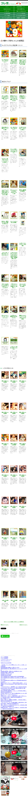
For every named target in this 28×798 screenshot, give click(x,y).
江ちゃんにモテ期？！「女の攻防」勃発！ (23, 285)
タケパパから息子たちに (7, 17)
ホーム (7, 6)
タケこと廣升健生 (4, 656)
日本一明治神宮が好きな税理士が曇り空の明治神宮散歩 (12, 676)
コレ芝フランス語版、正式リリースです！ (13, 348)
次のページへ (23, 624)
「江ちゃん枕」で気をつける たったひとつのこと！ (5, 254)
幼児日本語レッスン (21, 6)
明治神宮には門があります (6, 673)
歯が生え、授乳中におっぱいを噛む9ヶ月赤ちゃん (5, 222)
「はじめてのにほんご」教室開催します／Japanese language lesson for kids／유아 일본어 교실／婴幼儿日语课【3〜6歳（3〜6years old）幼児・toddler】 (13, 688)
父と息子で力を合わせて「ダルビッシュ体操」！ (22, 128)
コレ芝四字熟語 (7, 13)
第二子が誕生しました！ (6, 698)
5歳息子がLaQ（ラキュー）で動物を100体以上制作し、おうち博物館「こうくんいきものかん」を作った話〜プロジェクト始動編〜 (14, 684)
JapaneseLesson (6, 9)
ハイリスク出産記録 (21, 13)
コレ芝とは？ (7, 11)
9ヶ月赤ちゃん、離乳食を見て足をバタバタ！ (13, 316)
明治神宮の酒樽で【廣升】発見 (7, 672)
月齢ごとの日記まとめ (21, 11)
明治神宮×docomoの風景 (6, 675)
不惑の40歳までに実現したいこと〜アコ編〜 (5, 128)
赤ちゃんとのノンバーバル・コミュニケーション (5, 316)
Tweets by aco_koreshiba (6, 662)
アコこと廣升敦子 (4, 658)
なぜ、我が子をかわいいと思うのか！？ (5, 60)
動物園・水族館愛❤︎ (21, 17)
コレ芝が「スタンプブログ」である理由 (22, 244)
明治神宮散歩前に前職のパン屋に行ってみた (10, 667)
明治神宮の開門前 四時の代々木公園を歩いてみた (11, 671)
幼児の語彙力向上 (21, 9)
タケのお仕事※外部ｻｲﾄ (21, 15)
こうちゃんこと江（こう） (6, 659)
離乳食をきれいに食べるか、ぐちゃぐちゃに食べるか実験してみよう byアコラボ (14, 98)
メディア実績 (7, 15)
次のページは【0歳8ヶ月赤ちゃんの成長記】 (14, 621)
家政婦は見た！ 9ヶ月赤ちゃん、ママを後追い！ (23, 97)
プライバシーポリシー (5, 660)
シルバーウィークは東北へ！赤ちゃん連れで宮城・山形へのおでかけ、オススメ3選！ (22, 62)
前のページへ (4, 624)
